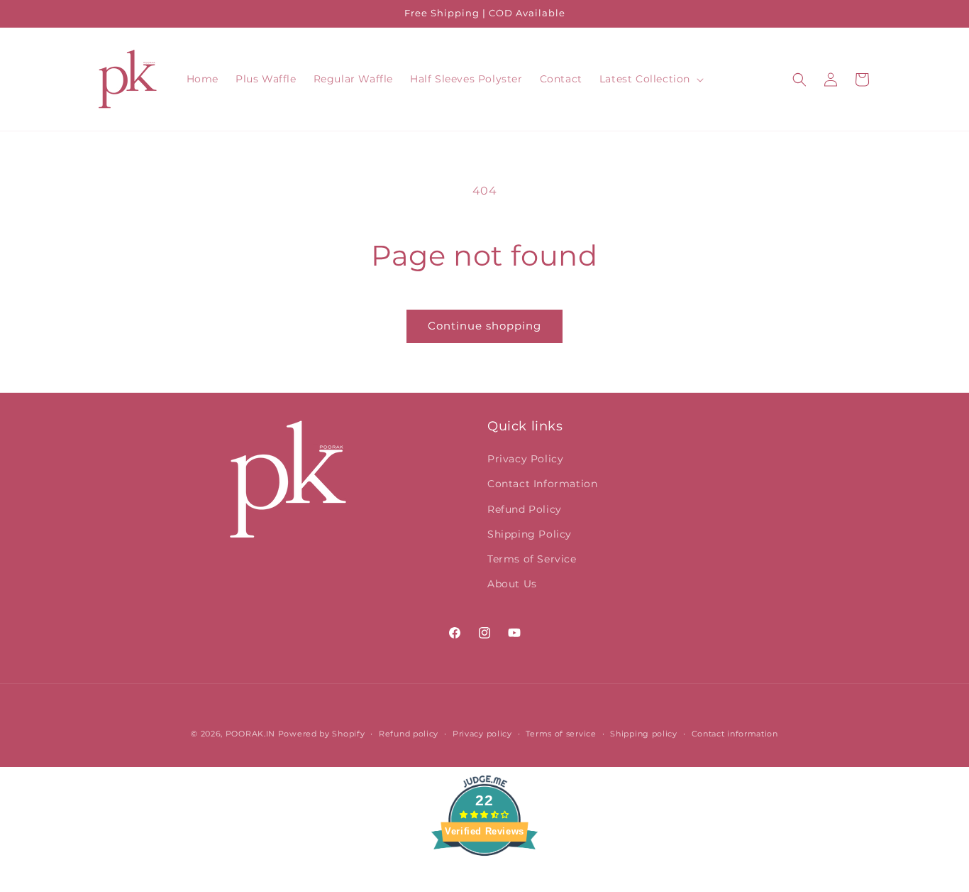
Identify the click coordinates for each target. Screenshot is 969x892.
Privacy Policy (525, 458)
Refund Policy (524, 509)
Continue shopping (484, 325)
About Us (512, 583)
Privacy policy (482, 734)
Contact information (735, 734)
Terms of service (561, 734)
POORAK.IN (250, 734)
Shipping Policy (529, 534)
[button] (650, 79)
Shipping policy (643, 734)
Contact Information (542, 483)
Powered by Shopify (321, 734)
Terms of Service (532, 559)
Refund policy (408, 734)
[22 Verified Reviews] (484, 881)
